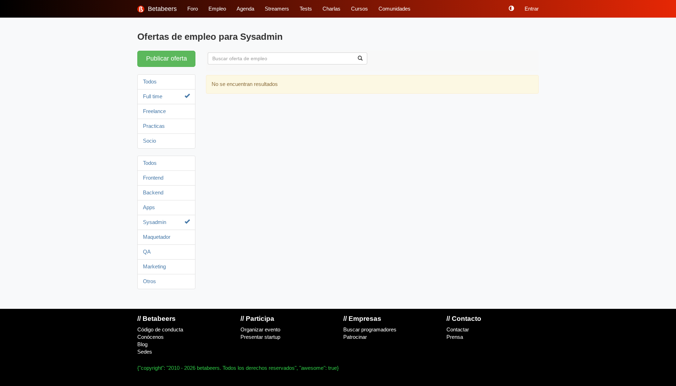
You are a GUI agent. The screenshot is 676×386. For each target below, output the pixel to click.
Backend (153, 192)
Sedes (144, 352)
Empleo (217, 9)
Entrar (532, 9)
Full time (152, 96)
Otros (149, 281)
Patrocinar (355, 337)
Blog (142, 344)
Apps (149, 207)
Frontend (153, 178)
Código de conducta (160, 329)
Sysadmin (154, 222)
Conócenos (150, 337)
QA (147, 252)
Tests (306, 9)
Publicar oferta (166, 58)
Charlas (331, 9)
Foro (192, 9)
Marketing (154, 266)
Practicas (154, 126)
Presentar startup (260, 337)
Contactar (457, 329)
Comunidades (394, 9)
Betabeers (161, 8)
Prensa (454, 337)
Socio (149, 141)
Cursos (359, 9)
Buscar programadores (369, 329)
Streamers (277, 9)
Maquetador (156, 237)
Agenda (245, 9)
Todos (150, 82)
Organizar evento (260, 329)
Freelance (154, 111)
